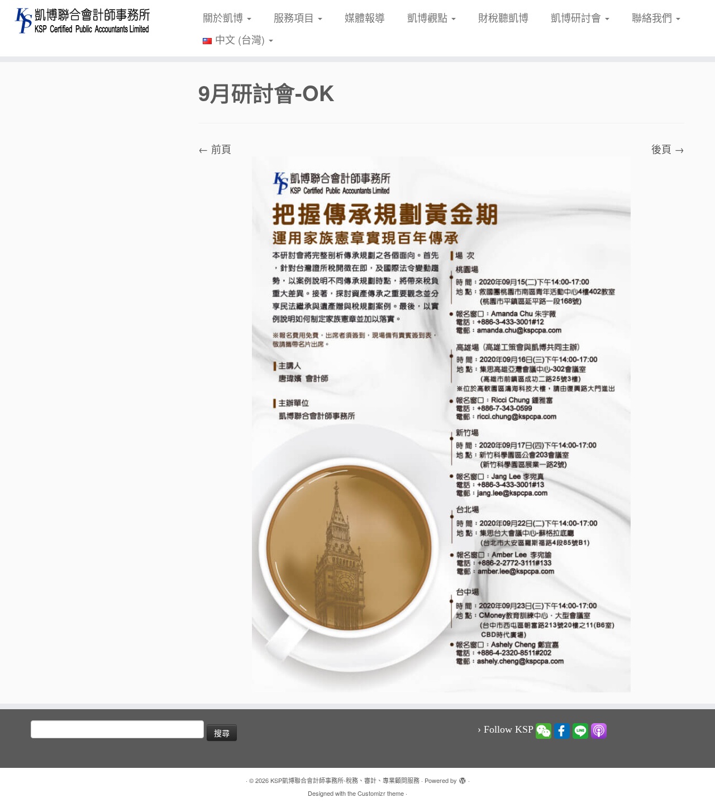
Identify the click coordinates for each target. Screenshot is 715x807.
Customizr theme (381, 793)
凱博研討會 (577, 17)
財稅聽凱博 (503, 17)
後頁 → (667, 148)
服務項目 (295, 17)
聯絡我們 (653, 17)
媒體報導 (365, 17)
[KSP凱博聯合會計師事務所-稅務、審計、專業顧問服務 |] (82, 20)
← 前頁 (214, 148)
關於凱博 (224, 17)
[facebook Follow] (562, 729)
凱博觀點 (428, 17)
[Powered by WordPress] (462, 778)
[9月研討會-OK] (441, 423)
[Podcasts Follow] (599, 729)
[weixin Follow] (543, 729)
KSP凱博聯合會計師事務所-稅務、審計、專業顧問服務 (345, 780)
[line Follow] (580, 729)
